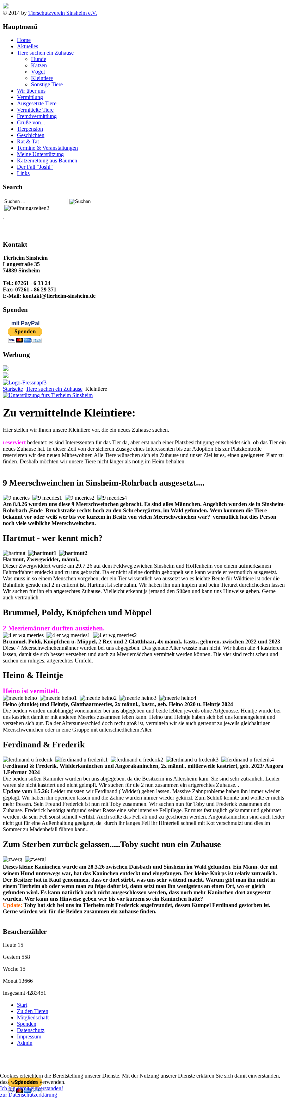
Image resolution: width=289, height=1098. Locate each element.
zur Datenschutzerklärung (28, 1095)
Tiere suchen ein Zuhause (54, 389)
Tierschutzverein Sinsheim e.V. (62, 13)
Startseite (13, 389)
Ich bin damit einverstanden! (31, 1088)
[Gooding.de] (48, 395)
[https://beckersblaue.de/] (5, 369)
